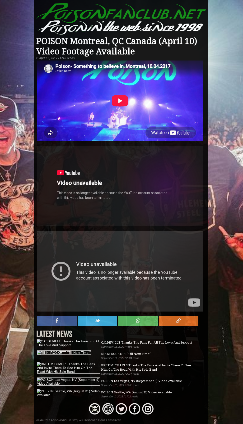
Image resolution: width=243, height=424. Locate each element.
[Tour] (108, 413)
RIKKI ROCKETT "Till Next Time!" (126, 354)
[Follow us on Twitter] (121, 413)
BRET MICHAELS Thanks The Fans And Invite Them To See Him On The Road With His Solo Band (146, 367)
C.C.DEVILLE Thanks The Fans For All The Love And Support (146, 342)
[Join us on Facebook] (134, 413)
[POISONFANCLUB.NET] (121, 34)
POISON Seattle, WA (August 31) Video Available (136, 392)
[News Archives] (94, 413)
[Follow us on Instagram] (148, 413)
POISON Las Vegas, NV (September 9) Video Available (141, 381)
